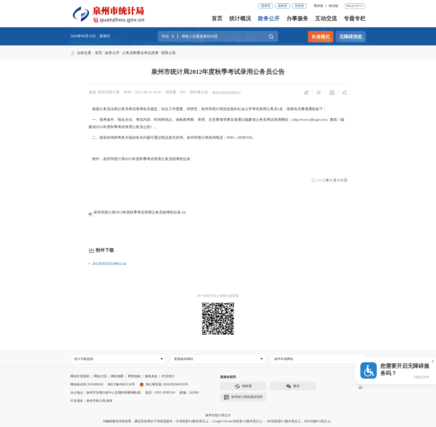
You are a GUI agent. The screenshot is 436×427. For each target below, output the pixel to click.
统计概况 (240, 18)
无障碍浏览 (350, 36)
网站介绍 (100, 376)
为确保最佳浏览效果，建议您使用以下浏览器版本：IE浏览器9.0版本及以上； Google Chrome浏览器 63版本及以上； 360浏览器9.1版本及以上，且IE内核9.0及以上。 (218, 421)
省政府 (282, 5)
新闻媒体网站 (183, 359)
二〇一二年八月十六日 (329, 180)
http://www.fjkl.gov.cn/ (309, 120)
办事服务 (297, 18)
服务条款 (151, 376)
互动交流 (326, 18)
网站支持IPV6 (354, 5)
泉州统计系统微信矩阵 (247, 397)
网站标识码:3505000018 (86, 384)
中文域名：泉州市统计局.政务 (91, 400)
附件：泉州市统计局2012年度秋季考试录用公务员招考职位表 (139, 159)
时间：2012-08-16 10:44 (142, 92)
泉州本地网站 (283, 359)
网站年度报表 (79, 376)
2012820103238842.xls (109, 264)
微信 (296, 386)
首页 (217, 18)
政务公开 (269, 18)
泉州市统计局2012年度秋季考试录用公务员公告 (218, 71)
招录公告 (168, 53)
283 (182, 92)
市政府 (299, 5)
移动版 (333, 5)
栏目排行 (168, 376)
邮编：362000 (189, 392)
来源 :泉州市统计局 (104, 92)
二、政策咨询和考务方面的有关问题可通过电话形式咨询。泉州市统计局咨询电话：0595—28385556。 (172, 137)
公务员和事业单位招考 (140, 53)
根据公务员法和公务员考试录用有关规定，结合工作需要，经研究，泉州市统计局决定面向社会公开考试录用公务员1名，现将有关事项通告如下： (208, 109)
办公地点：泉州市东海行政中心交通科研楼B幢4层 (105, 392)
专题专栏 (355, 18)
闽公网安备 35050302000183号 (167, 384)
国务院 (265, 5)
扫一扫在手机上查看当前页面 (218, 296)
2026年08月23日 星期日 (90, 36)
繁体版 (318, 5)
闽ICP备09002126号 (121, 384)
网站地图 (117, 376)
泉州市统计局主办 (218, 415)
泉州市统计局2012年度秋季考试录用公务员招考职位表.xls (140, 212)
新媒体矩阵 (228, 377)
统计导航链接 (83, 359)
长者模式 (321, 36)
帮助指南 (134, 376)
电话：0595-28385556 (160, 392)
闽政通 (247, 386)
